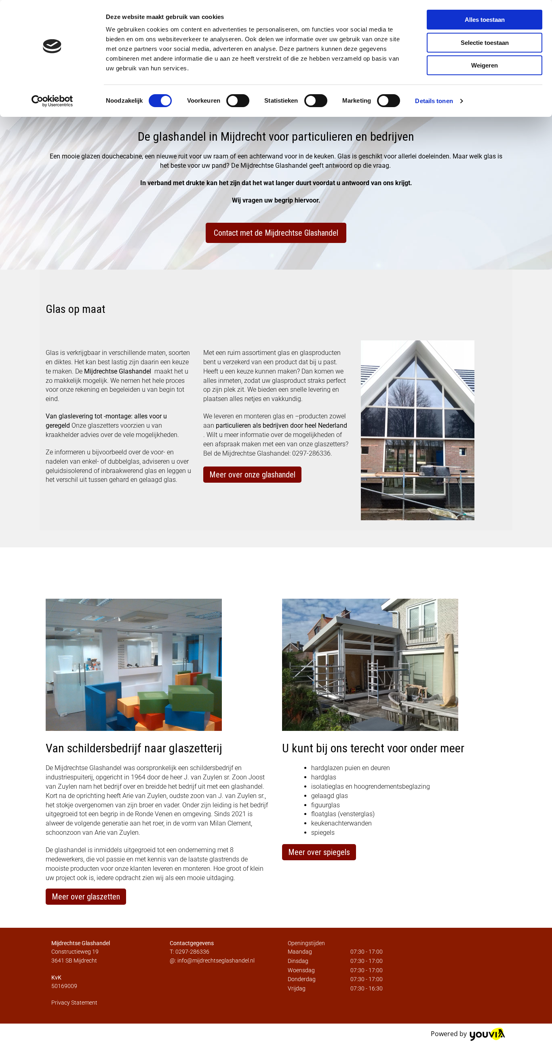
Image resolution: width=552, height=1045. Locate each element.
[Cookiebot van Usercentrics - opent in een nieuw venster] (52, 101)
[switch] (237, 100)
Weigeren (484, 65)
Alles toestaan (485, 19)
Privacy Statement (74, 1002)
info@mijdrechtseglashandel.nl (216, 960)
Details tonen (434, 100)
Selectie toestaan (485, 42)
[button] (276, 233)
